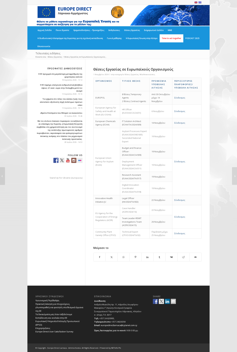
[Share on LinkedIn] (147, 257)
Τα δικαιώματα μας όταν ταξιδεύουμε (53, 314)
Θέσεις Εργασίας (131, 74)
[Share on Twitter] (161, 301)
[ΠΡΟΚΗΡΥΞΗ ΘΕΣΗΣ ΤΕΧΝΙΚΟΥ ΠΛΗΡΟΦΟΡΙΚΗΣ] (2, 176)
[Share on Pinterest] (135, 257)
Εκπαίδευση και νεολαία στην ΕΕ (51, 317)
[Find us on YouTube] (67, 160)
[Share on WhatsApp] (123, 257)
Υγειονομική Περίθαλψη (47, 300)
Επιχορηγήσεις (42, 328)
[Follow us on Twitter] (61, 160)
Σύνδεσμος (179, 97)
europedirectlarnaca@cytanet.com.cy (119, 325)
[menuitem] (44, 30)
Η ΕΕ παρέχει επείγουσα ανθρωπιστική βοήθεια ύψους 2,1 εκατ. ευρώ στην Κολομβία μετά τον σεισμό (61, 88)
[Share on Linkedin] (167, 301)
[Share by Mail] (195, 257)
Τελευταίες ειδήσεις (47, 53)
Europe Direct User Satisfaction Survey (54, 331)
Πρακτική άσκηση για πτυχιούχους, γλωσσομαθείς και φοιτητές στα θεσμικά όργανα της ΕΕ (59, 307)
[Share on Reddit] (183, 257)
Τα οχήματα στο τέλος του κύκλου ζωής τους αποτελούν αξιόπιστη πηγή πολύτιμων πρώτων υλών (61, 102)
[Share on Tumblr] (159, 257)
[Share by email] (173, 301)
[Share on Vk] (171, 257)
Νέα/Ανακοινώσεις (147, 74)
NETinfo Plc (116, 348)
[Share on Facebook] (99, 257)
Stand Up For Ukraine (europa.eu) (66, 177)
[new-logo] (80, 15)
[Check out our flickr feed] (79, 160)
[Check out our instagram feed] (73, 160)
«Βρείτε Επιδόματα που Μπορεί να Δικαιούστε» (61, 113)
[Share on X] (111, 257)
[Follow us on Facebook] (56, 160)
